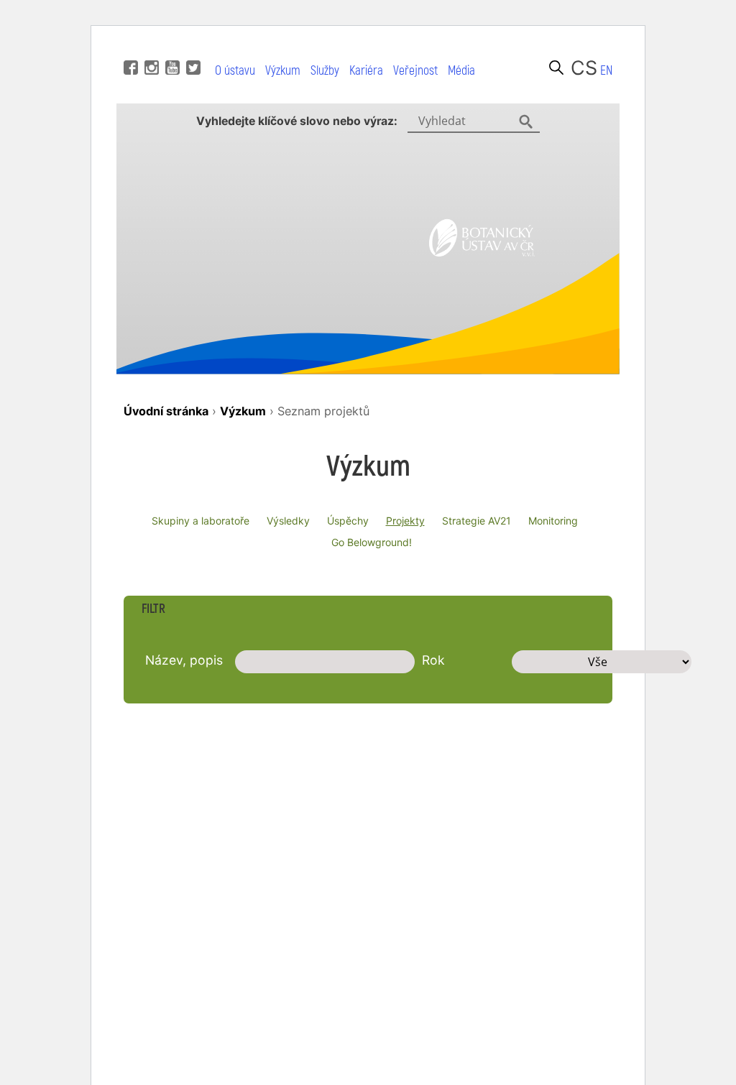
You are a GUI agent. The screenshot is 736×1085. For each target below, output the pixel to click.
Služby (324, 70)
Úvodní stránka (166, 411)
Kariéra (366, 70)
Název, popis (184, 660)
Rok (433, 660)
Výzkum (282, 70)
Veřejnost (415, 70)
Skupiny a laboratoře (200, 520)
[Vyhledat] (556, 67)
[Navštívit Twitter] (192, 46)
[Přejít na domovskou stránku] (482, 251)
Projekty (405, 520)
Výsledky (288, 520)
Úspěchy (348, 520)
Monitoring (553, 520)
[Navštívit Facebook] (129, 46)
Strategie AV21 (476, 520)
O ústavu (235, 70)
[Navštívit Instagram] (150, 46)
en (606, 70)
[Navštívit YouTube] (171, 46)
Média (461, 70)
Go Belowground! (371, 542)
